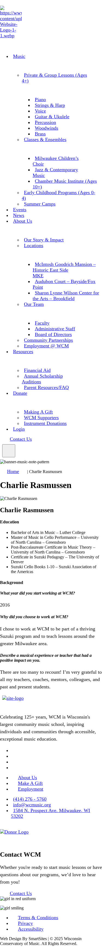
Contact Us (21, 439)
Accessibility (31, 929)
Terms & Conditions (38, 917)
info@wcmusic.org (32, 804)
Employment (30, 789)
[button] (8, 450)
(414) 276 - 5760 (30, 799)
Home (13, 471)
